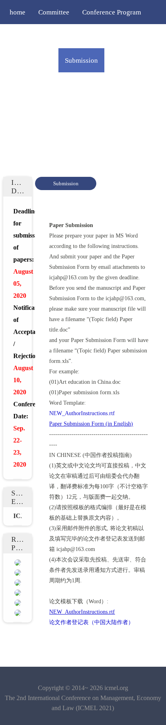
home (17, 12)
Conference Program (111, 12)
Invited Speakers (34, 36)
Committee (53, 12)
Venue (122, 84)
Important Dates (93, 36)
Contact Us (25, 108)
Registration (128, 60)
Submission (81, 60)
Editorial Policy (32, 84)
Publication (83, 84)
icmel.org (116, 687)
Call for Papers (31, 60)
